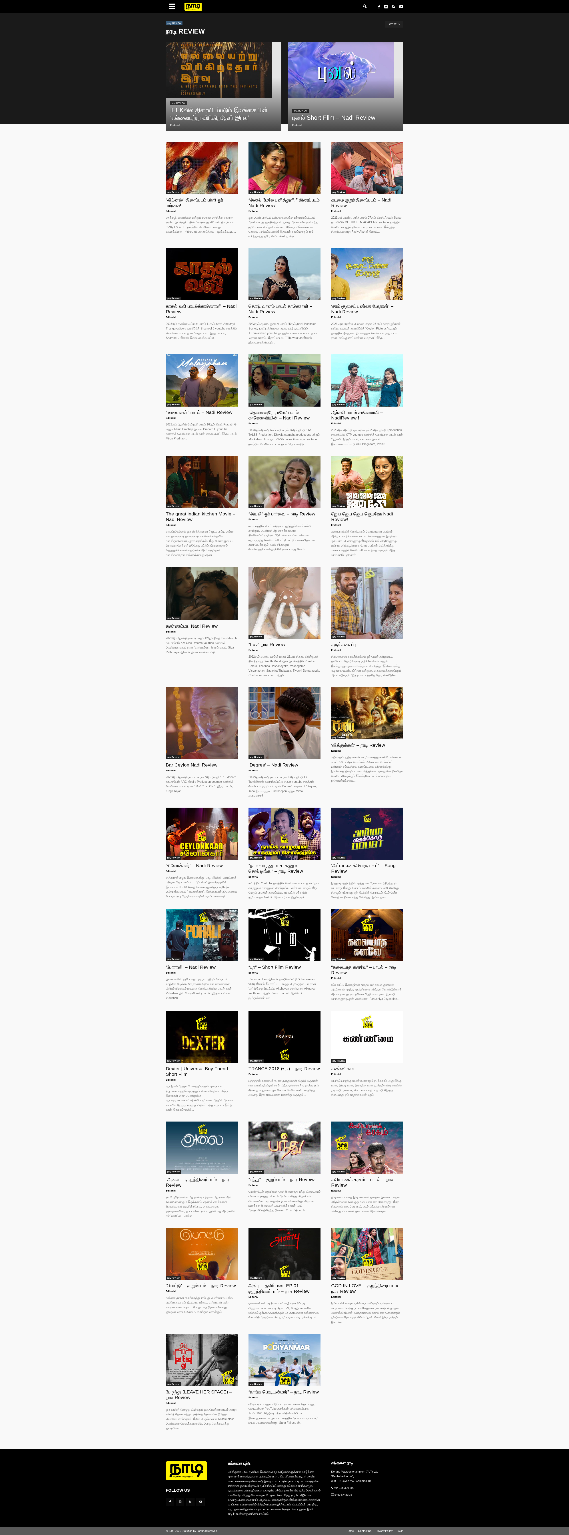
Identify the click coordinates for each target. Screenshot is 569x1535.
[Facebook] (377, 7)
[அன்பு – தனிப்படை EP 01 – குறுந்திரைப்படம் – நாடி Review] (284, 1254)
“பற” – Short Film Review (274, 967)
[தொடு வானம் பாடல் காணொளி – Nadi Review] (284, 274)
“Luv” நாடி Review (266, 644)
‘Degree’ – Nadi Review (273, 764)
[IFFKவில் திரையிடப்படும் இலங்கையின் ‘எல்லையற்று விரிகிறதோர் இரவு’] (223, 70)
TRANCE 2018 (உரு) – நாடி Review (284, 1068)
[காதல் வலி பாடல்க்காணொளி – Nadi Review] (202, 274)
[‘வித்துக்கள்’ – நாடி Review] (367, 713)
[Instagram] (384, 7)
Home (350, 1531)
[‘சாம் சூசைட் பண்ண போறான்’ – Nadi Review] (367, 274)
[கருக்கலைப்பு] (367, 603)
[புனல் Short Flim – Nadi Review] (345, 70)
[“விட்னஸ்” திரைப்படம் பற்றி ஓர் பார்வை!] (202, 168)
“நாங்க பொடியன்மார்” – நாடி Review (283, 1391)
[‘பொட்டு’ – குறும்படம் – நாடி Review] (202, 1254)
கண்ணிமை (342, 1068)
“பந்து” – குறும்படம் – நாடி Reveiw (281, 1179)
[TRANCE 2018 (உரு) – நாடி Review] (284, 1037)
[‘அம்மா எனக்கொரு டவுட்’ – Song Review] (367, 834)
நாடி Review (178, 103)
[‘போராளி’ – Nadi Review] (202, 935)
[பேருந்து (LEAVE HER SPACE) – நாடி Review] (202, 1360)
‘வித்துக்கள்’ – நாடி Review (358, 745)
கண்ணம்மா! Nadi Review (192, 626)
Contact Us (364, 1531)
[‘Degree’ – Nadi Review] (284, 723)
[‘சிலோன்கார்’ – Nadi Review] (202, 834)
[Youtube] (399, 7)
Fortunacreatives (207, 1531)
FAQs (400, 1531)
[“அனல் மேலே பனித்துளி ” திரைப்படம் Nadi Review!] (284, 168)
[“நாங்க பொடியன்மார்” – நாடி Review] (284, 1360)
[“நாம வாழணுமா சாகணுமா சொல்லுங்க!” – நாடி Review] (284, 834)
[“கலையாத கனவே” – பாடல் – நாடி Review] (367, 935)
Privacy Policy (384, 1531)
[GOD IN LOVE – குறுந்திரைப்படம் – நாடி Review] (367, 1254)
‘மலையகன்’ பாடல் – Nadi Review (199, 412)
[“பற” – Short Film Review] (284, 935)
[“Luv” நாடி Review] (284, 603)
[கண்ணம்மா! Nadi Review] (202, 593)
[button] (364, 6)
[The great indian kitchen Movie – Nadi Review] (202, 482)
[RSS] (392, 7)
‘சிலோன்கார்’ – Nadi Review (194, 865)
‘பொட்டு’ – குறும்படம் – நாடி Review (201, 1285)
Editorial (175, 125)
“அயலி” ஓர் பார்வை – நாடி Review (281, 513)
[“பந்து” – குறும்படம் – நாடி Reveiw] (284, 1148)
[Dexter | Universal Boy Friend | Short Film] (202, 1037)
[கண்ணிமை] (367, 1037)
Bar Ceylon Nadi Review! (192, 764)
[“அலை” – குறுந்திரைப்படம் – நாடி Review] (202, 1148)
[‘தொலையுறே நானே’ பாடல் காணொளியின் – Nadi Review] (284, 380)
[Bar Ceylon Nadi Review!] (202, 723)
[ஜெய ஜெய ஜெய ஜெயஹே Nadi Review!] (367, 482)
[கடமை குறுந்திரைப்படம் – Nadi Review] (367, 168)
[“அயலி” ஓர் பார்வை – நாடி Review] (284, 482)
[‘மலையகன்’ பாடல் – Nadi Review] (202, 380)
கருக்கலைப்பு (343, 644)
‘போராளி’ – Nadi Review (191, 967)
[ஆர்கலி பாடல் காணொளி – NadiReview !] (367, 380)
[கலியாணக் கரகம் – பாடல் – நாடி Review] (367, 1148)
